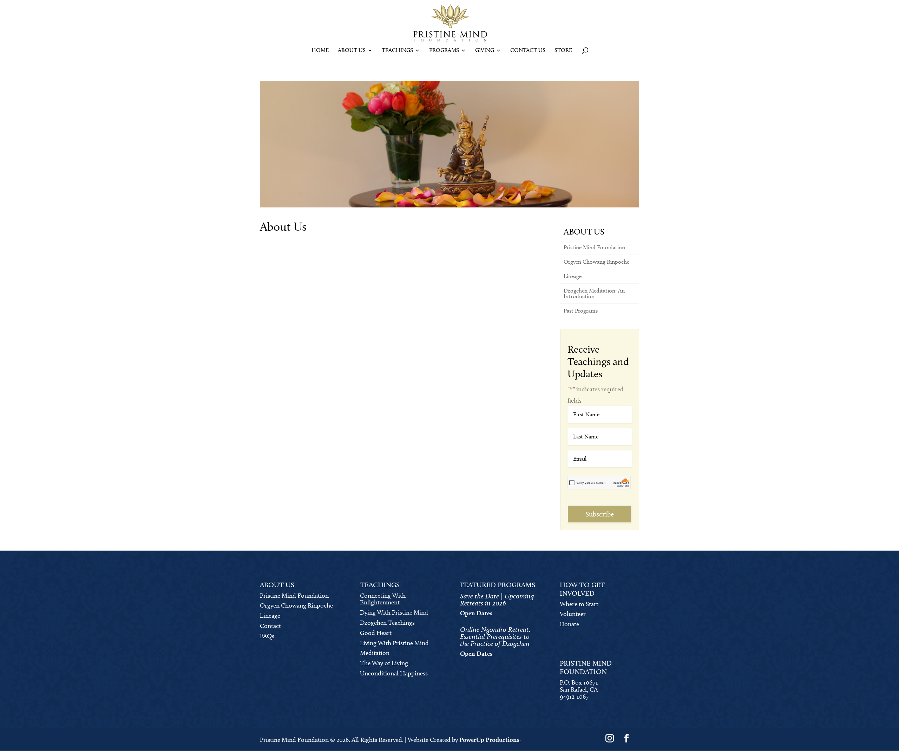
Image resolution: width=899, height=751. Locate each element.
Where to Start (579, 604)
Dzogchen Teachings (387, 623)
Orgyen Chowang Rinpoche (596, 261)
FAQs (267, 636)
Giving (484, 50)
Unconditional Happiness (394, 673)
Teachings (397, 50)
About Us (352, 50)
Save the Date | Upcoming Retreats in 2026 (497, 599)
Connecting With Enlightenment (383, 599)
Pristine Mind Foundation (594, 247)
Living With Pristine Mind (394, 643)
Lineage (573, 276)
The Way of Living (384, 663)
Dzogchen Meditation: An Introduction (594, 293)
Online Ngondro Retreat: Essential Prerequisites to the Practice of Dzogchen (495, 636)
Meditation (374, 653)
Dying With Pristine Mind (394, 612)
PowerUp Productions (489, 739)
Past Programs (581, 310)
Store (563, 50)
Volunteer (573, 614)
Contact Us (527, 50)
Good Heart (376, 633)
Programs (444, 50)
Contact (270, 626)
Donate (569, 624)
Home (320, 50)
